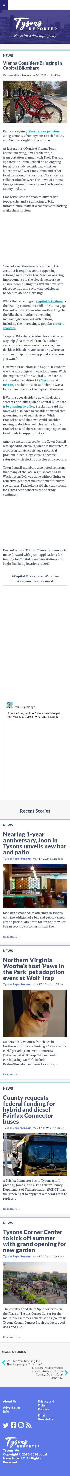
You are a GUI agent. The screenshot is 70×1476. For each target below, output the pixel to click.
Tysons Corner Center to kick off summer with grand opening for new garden (34, 1240)
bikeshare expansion (43, 131)
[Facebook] (13, 1425)
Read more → (11, 936)
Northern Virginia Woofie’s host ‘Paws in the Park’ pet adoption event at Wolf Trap (33, 968)
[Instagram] (21, 1425)
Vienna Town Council (36, 581)
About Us (10, 1401)
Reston (8, 385)
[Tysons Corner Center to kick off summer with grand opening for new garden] (35, 1283)
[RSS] (29, 1425)
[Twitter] (6, 1425)
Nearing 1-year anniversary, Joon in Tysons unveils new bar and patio (34, 843)
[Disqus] (35, 648)
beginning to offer (20, 406)
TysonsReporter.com (17, 858)
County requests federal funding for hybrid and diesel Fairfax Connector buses (29, 1109)
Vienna (53, 576)
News (8, 56)
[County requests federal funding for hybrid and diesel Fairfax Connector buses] (35, 1154)
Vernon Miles (12, 75)
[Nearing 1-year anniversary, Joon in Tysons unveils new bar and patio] (35, 886)
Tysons (46, 380)
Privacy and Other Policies (46, 1405)
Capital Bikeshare (49, 301)
